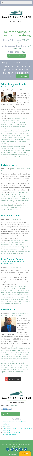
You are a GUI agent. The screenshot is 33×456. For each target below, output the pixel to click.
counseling (12, 124)
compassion (22, 122)
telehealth (14, 155)
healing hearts (25, 198)
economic (16, 129)
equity (26, 131)
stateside (10, 367)
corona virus (22, 242)
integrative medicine (23, 135)
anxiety (15, 118)
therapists (21, 155)
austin (20, 118)
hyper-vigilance (8, 354)
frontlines (11, 133)
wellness (20, 157)
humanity (7, 135)
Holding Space (9, 165)
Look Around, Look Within (11, 432)
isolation (3, 137)
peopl (3, 205)
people (7, 205)
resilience (11, 146)
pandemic (21, 144)
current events (19, 245)
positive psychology (7, 361)
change (20, 194)
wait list (15, 157)
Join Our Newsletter (10, 414)
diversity (24, 127)
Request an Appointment (16, 55)
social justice (14, 207)
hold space (4, 201)
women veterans (18, 372)
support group (22, 152)
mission (19, 359)
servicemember (24, 365)
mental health (10, 140)
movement (20, 203)
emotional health (13, 131)
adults (11, 118)
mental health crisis (7, 142)
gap (20, 133)
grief (23, 133)
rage (14, 205)
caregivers (14, 194)
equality (21, 131)
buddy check (25, 348)
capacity (13, 120)
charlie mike (4, 350)
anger (11, 192)
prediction (4, 146)
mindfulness (4, 144)
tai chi (28, 152)
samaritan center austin (8, 148)
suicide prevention (11, 152)
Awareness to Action (9, 435)
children (19, 120)
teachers (4, 155)
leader (6, 356)
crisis (2, 127)
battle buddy (17, 348)
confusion (4, 198)
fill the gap (4, 133)
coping (26, 350)
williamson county (18, 253)
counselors (19, 124)
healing (18, 198)
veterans (4, 157)
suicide (3, 152)
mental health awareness (22, 140)
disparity (18, 127)
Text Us (25, 454)
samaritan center (19, 146)
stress (17, 150)
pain (16, 144)
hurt (15, 201)
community (15, 122)
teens (9, 155)
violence (9, 157)
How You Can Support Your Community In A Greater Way (13, 261)
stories (20, 207)
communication (5, 242)
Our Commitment (10, 215)
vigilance (3, 372)
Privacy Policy (16, 441)
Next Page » (16, 379)
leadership (20, 137)
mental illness (17, 142)
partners (26, 144)
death (6, 127)
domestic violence (6, 129)
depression (12, 127)
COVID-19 (26, 124)
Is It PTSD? (6, 426)
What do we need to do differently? (13, 85)
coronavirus (4, 124)
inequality (13, 135)
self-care (18, 148)
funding (16, 133)
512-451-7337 (22, 41)
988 (23, 51)
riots (24, 249)
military (24, 142)
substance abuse (24, 150)
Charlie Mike (8, 309)
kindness (14, 137)
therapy (26, 155)
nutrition (11, 144)
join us (9, 137)
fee (29, 131)
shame (8, 207)
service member (14, 365)
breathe (8, 120)
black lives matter (23, 240)
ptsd (11, 205)
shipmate (4, 367)
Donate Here (22, 76)
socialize (11, 150)
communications (6, 122)
